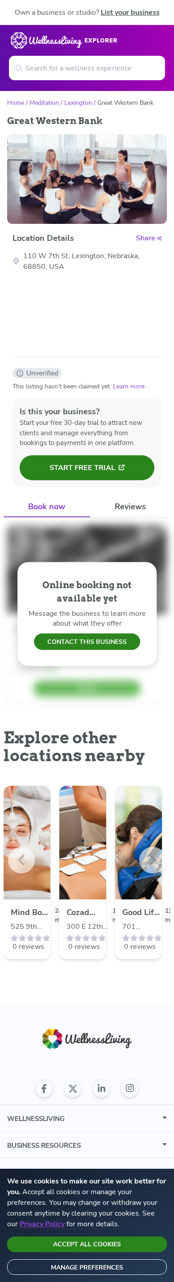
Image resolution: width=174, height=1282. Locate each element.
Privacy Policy (42, 1224)
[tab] (47, 507)
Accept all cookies (87, 1244)
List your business (130, 12)
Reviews (130, 506)
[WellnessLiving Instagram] (130, 1088)
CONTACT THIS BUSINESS (87, 642)
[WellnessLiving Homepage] (87, 1039)
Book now (46, 506)
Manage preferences (87, 1267)
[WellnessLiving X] (73, 1088)
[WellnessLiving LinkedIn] (101, 1088)
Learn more (129, 386)
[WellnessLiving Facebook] (44, 1088)
